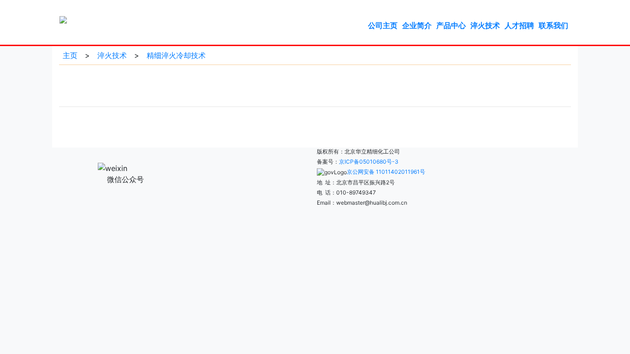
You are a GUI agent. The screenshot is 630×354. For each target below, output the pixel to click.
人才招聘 (519, 25)
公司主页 (383, 25)
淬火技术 (485, 25)
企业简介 (417, 25)
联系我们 (553, 25)
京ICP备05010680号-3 (368, 161)
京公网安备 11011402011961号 (386, 171)
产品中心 (451, 25)
